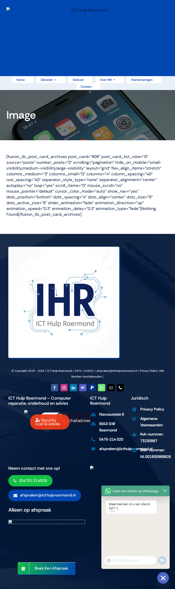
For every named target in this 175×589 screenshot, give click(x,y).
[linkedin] (73, 387)
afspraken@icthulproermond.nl (116, 371)
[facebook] (54, 387)
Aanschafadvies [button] (74, 421)
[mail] (111, 387)
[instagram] (64, 387)
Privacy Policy (148, 371)
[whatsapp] (101, 387)
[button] (44, 495)
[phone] (120, 387)
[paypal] (92, 387)
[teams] (82, 387)
